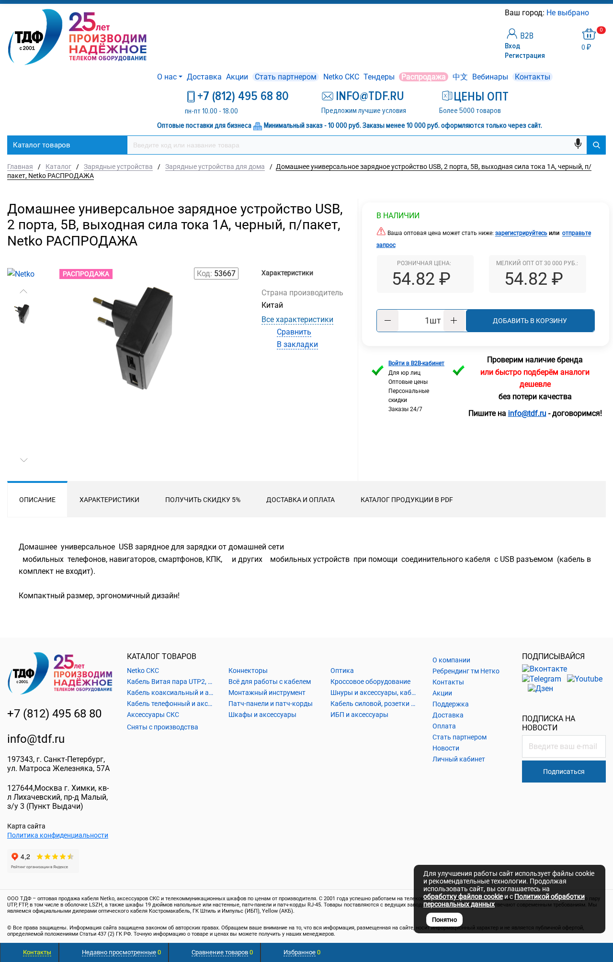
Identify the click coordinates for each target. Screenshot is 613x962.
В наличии (398, 215)
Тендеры (379, 76)
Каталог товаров (41, 145)
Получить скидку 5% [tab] (202, 499)
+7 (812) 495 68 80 (243, 96)
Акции (237, 76)
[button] (23, 291)
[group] (143, 380)
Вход (512, 46)
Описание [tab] (37, 499)
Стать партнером (286, 76)
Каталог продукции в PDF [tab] (407, 499)
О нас (167, 76)
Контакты (532, 76)
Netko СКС (341, 76)
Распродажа (423, 76)
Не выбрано (568, 12)
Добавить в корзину (530, 320)
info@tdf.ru (36, 739)
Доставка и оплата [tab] (300, 499)
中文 (460, 76)
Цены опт (481, 96)
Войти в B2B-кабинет (416, 363)
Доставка (204, 76)
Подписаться (564, 771)
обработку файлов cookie (463, 896)
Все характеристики (297, 319)
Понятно (444, 919)
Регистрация (525, 55)
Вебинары (490, 76)
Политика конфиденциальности (57, 835)
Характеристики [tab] (109, 499)
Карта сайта (26, 826)
